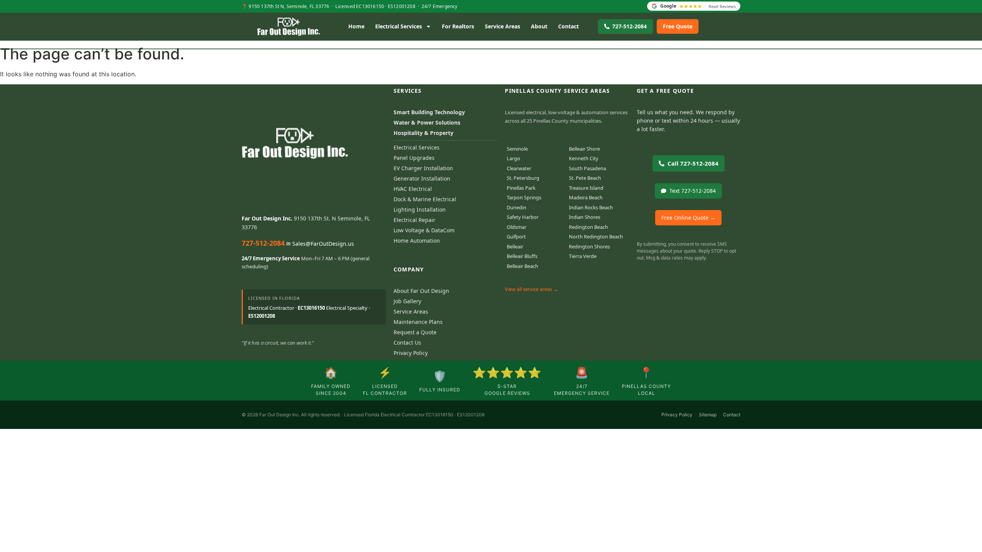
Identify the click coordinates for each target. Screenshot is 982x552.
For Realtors (458, 26)
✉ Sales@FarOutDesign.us (320, 243)
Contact (568, 26)
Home (356, 26)
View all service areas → (531, 289)
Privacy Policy (676, 414)
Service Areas (502, 26)
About (539, 26)
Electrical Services (398, 26)
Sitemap (708, 414)
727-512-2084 (263, 243)
